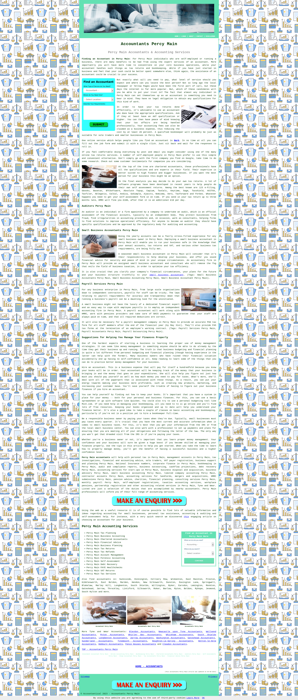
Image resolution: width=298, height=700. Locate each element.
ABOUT (191, 36)
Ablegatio (101, 194)
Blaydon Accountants (142, 631)
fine (113, 200)
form (107, 143)
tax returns (195, 181)
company (163, 158)
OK (203, 698)
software (123, 184)
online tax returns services (99, 155)
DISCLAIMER (210, 36)
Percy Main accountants (96, 457)
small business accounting (128, 473)
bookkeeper (177, 132)
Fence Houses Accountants (140, 644)
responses (206, 143)
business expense (144, 129)
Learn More (192, 698)
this (186, 517)
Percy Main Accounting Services (110, 526)
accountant (201, 62)
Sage (185, 191)
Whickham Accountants (179, 635)
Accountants (118, 631)
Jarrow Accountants (142, 638)
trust (154, 92)
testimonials (139, 161)
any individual (202, 92)
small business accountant (166, 275)
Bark (176, 140)
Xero (170, 194)
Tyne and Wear (99, 631)
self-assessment (129, 197)
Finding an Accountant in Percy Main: (106, 59)
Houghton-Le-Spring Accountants (172, 641)
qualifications (202, 98)
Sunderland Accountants (97, 641)
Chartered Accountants (114, 539)
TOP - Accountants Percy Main (100, 649)
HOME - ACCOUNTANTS (149, 666)
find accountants (100, 579)
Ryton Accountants (112, 635)
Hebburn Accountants (110, 644)
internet (134, 89)
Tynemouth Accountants (132, 641)
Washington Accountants (170, 638)
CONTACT (199, 36)
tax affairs (142, 123)
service (196, 80)
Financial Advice (111, 542)
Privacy (212, 676)
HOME (176, 36)
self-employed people (150, 155)
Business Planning (111, 545)
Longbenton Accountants (113, 638)
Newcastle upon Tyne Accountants (180, 631)
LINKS (183, 36)
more (106, 592)
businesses (179, 173)
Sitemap (85, 676)
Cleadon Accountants (175, 644)
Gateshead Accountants (201, 638)
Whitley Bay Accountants (144, 635)
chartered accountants (168, 166)
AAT (155, 116)
